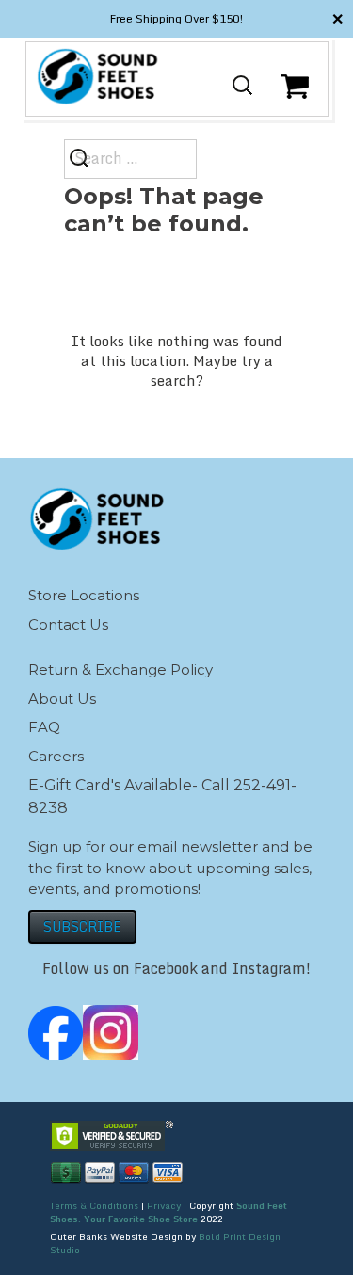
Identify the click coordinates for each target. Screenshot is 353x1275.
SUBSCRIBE (82, 926)
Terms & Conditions (94, 1205)
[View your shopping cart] (297, 100)
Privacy (164, 1205)
